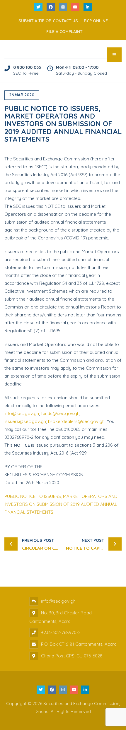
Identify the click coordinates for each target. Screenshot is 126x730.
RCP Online (96, 20)
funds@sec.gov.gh (60, 413)
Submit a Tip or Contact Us (48, 20)
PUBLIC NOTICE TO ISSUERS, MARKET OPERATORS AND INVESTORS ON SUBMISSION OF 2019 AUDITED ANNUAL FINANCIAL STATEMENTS (61, 504)
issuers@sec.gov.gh (25, 421)
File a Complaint (64, 31)
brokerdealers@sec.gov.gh (76, 421)
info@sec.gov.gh (21, 413)
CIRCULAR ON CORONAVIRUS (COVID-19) (42, 544)
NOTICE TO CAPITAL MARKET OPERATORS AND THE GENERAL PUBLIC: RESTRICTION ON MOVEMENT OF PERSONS (94, 544)
